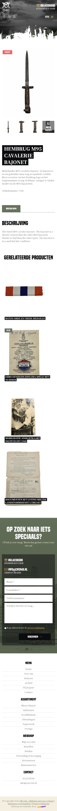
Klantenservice (28, 765)
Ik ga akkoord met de (26, 627)
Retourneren (28, 760)
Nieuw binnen (28, 705)
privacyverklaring (36, 627)
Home (28, 669)
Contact (29, 692)
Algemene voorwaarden (19, 803)
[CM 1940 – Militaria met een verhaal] (6, 7)
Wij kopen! (28, 687)
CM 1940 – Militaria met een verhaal (36, 801)
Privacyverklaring (40, 803)
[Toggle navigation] (52, 17)
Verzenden (33, 636)
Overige (29, 728)
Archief (28, 682)
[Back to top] (52, 806)
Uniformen (28, 710)
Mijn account (28, 741)
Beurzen (28, 678)
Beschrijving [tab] (11, 208)
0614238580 (28, 778)
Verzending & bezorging (28, 755)
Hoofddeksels (28, 714)
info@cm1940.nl (28, 783)
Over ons (28, 673)
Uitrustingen (28, 719)
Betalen (28, 751)
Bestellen (28, 746)
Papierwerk (28, 724)
